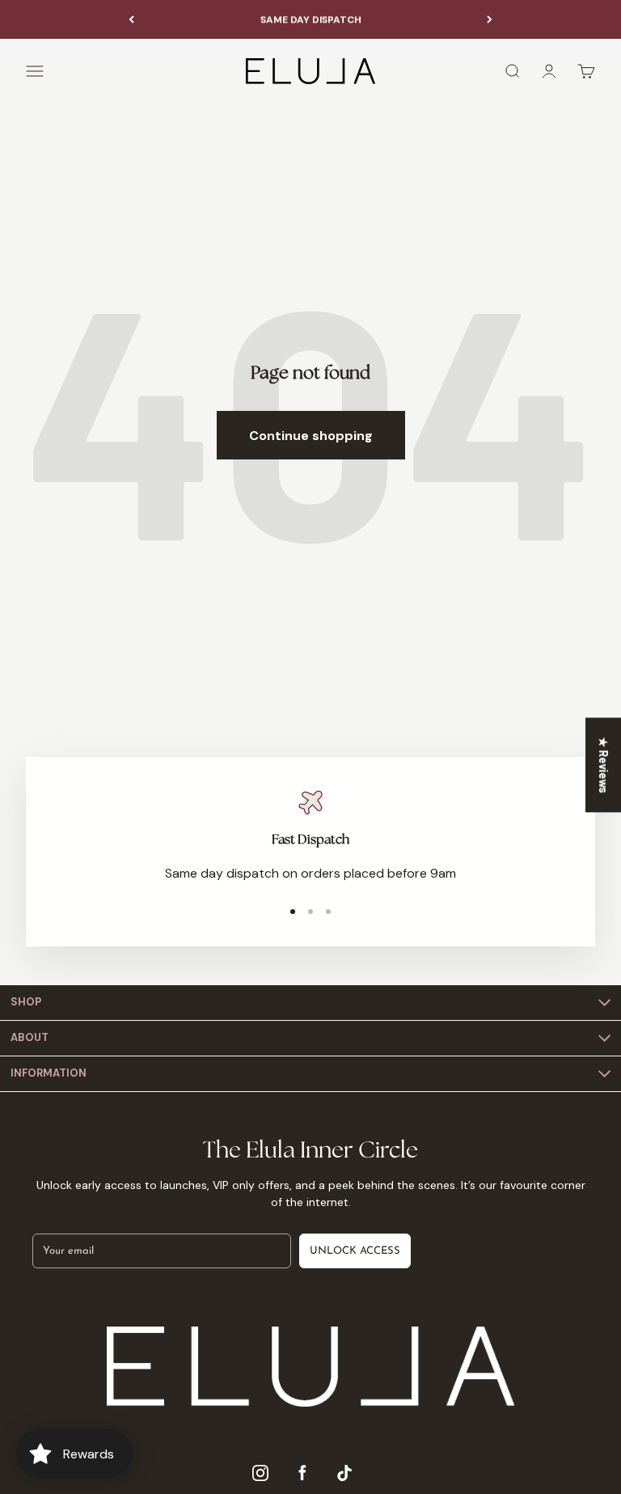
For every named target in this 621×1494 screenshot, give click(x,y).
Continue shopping (311, 435)
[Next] (489, 19)
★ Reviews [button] (603, 765)
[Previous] (131, 19)
